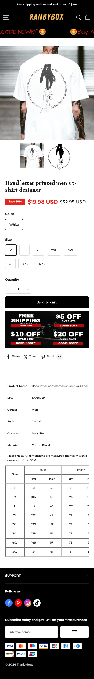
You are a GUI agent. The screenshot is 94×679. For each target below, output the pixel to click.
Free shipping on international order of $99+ (47, 4)
